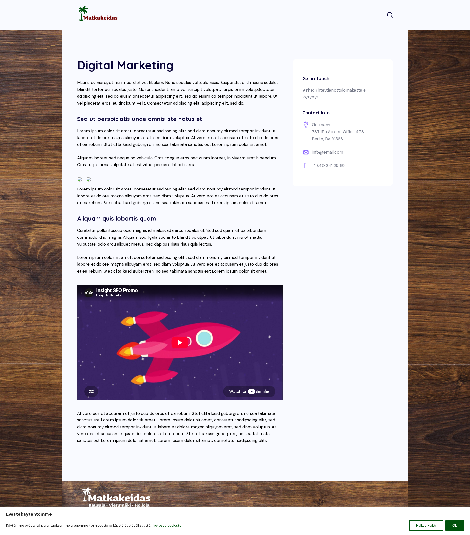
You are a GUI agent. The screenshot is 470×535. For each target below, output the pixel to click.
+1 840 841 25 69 (328, 165)
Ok (454, 525)
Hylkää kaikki (426, 525)
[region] (235, 521)
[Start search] (390, 15)
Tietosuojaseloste (166, 525)
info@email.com (327, 152)
